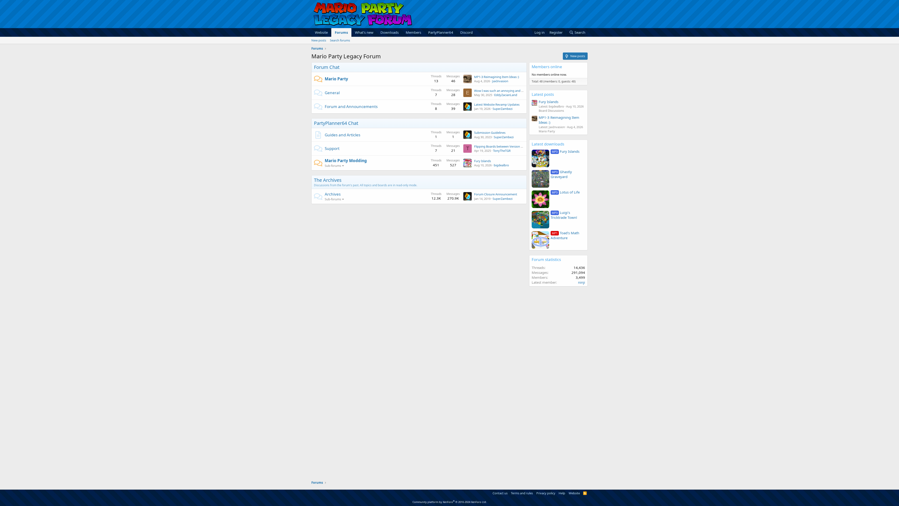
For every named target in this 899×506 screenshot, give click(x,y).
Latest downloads (548, 144)
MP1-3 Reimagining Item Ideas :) (496, 77)
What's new (364, 32)
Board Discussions (551, 110)
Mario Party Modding (346, 160)
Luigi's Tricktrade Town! (564, 215)
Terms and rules (522, 493)
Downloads (389, 32)
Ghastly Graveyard (561, 174)
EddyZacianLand (505, 95)
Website (321, 32)
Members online (547, 66)
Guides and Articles (342, 135)
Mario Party (336, 79)
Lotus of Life (566, 192)
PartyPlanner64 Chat (336, 123)
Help (562, 493)
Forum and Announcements (351, 106)
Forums (341, 32)
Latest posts (543, 94)
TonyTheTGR (502, 151)
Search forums (340, 40)
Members (413, 32)
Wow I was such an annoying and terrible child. (506, 91)
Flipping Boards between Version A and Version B (508, 146)
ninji (581, 282)
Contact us (500, 493)
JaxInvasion (500, 81)
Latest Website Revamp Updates (497, 104)
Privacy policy (545, 493)
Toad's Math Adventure (565, 235)
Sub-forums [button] (333, 166)
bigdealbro (501, 165)
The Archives (328, 180)
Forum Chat (326, 67)
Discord (466, 32)
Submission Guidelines (489, 132)
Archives (333, 194)
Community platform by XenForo (450, 502)
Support (332, 148)
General (332, 92)
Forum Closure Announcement (495, 194)
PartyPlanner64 (440, 32)
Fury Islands (482, 161)
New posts (318, 40)
